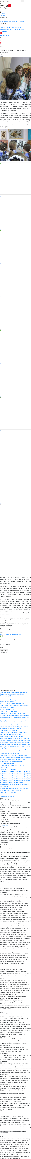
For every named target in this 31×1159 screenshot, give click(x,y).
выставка (10, 634)
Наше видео (10, 21)
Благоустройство (6, 29)
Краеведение (4, 31)
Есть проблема (19, 21)
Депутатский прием (18, 29)
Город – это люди (12, 27)
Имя (1, 647)
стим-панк (3, 634)
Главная (2, 14)
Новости (2, 15)
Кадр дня (3, 21)
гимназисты (17, 634)
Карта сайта (4, 825)
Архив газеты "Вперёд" (7, 796)
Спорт (20, 27)
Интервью (3, 27)
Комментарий (5, 644)
